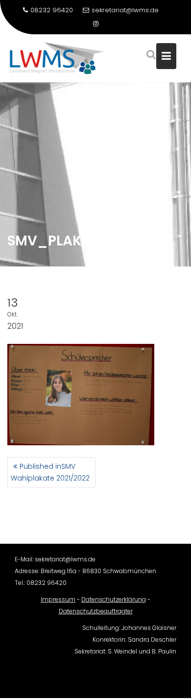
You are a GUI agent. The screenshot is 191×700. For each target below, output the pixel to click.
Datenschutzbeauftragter (96, 611)
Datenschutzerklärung (113, 599)
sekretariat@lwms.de (125, 10)
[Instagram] (95, 24)
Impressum (58, 599)
